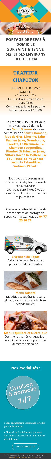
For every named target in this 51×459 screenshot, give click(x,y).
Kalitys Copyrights (35, 457)
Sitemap (12, 457)
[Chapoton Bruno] (25, 11)
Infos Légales (21, 457)
